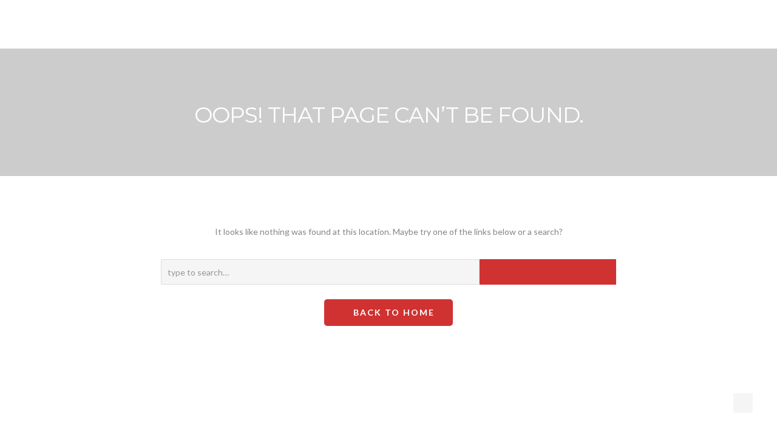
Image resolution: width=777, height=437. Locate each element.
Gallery (558, 25)
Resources (449, 25)
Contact (611, 25)
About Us (384, 25)
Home (267, 25)
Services (319, 25)
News (511, 25)
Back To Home (392, 312)
